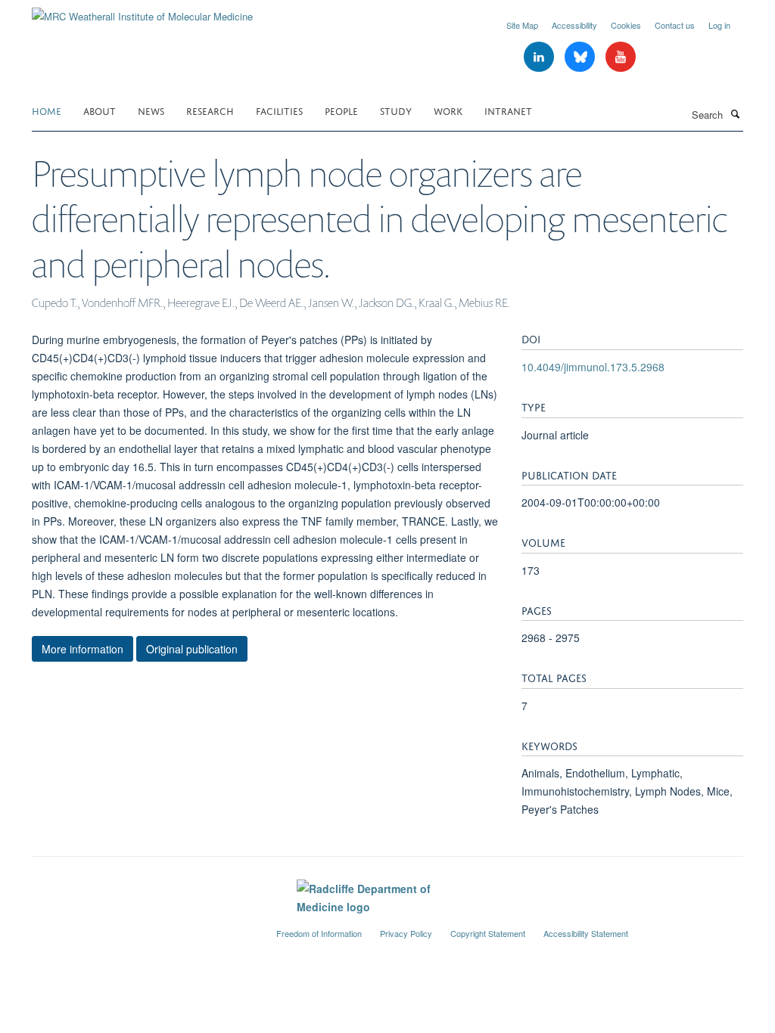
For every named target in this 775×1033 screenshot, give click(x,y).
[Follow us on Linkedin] (540, 57)
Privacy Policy (406, 933)
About (99, 110)
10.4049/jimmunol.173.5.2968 (593, 366)
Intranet (508, 110)
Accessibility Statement (585, 933)
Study (396, 110)
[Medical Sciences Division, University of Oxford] (143, 927)
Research (210, 110)
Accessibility (574, 25)
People (341, 110)
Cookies (626, 25)
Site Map (522, 25)
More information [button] (82, 648)
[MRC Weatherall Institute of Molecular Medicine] (142, 11)
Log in (719, 25)
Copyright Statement (487, 933)
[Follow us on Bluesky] (581, 57)
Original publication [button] (192, 648)
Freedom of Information (319, 933)
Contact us (675, 25)
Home (46, 110)
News (151, 110)
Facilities (279, 110)
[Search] (735, 113)
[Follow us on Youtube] (620, 57)
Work (448, 110)
